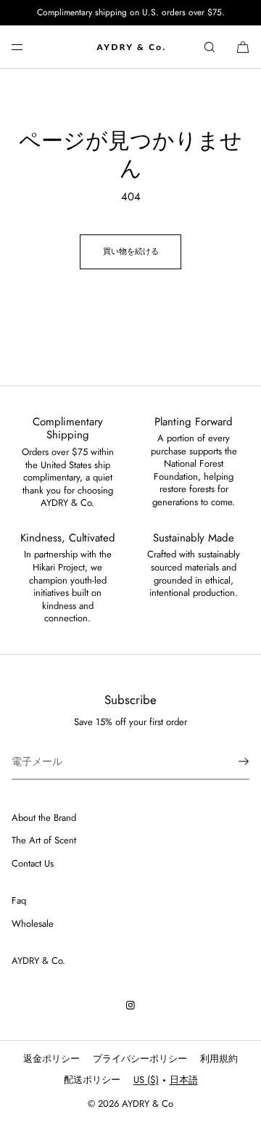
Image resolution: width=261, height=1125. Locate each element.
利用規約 (219, 1058)
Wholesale (33, 923)
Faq (19, 900)
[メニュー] (29, 46)
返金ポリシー (51, 1058)
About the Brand (44, 818)
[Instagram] (130, 1005)
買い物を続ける (131, 251)
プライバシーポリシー (140, 1058)
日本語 (184, 1080)
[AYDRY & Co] (130, 47)
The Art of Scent (44, 840)
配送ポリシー (92, 1080)
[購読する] (231, 761)
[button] (209, 46)
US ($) (146, 1080)
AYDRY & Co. (38, 961)
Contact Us (33, 863)
